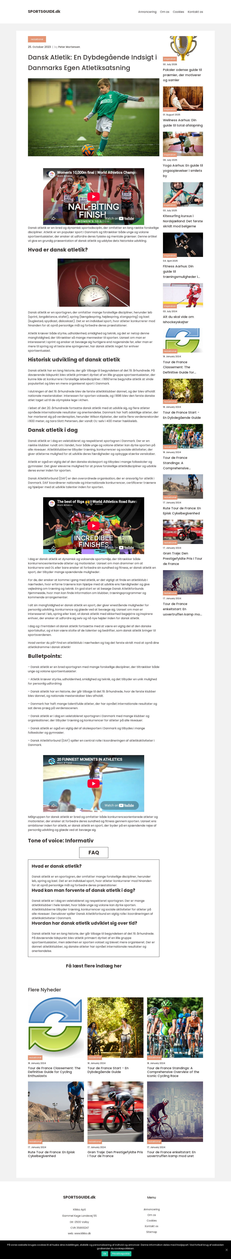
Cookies (178, 12)
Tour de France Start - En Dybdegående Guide (182, 415)
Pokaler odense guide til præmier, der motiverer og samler (182, 74)
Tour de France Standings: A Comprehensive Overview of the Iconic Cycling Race (181, 463)
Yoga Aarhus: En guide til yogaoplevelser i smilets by (183, 170)
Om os (164, 12)
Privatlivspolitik (121, 1253)
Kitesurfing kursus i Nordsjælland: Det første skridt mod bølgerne (183, 221)
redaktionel (37, 39)
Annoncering (147, 12)
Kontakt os (195, 12)
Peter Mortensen (69, 47)
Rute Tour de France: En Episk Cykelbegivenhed (182, 511)
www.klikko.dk (82, 1233)
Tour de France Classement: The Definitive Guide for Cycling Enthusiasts (179, 367)
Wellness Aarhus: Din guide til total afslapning (183, 123)
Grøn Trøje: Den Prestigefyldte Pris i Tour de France (182, 558)
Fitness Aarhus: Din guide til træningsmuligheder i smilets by (180, 271)
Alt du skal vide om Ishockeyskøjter (178, 319)
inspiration (170, 59)
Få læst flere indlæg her (94, 966)
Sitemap (151, 1232)
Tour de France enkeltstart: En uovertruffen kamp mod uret (182, 609)
